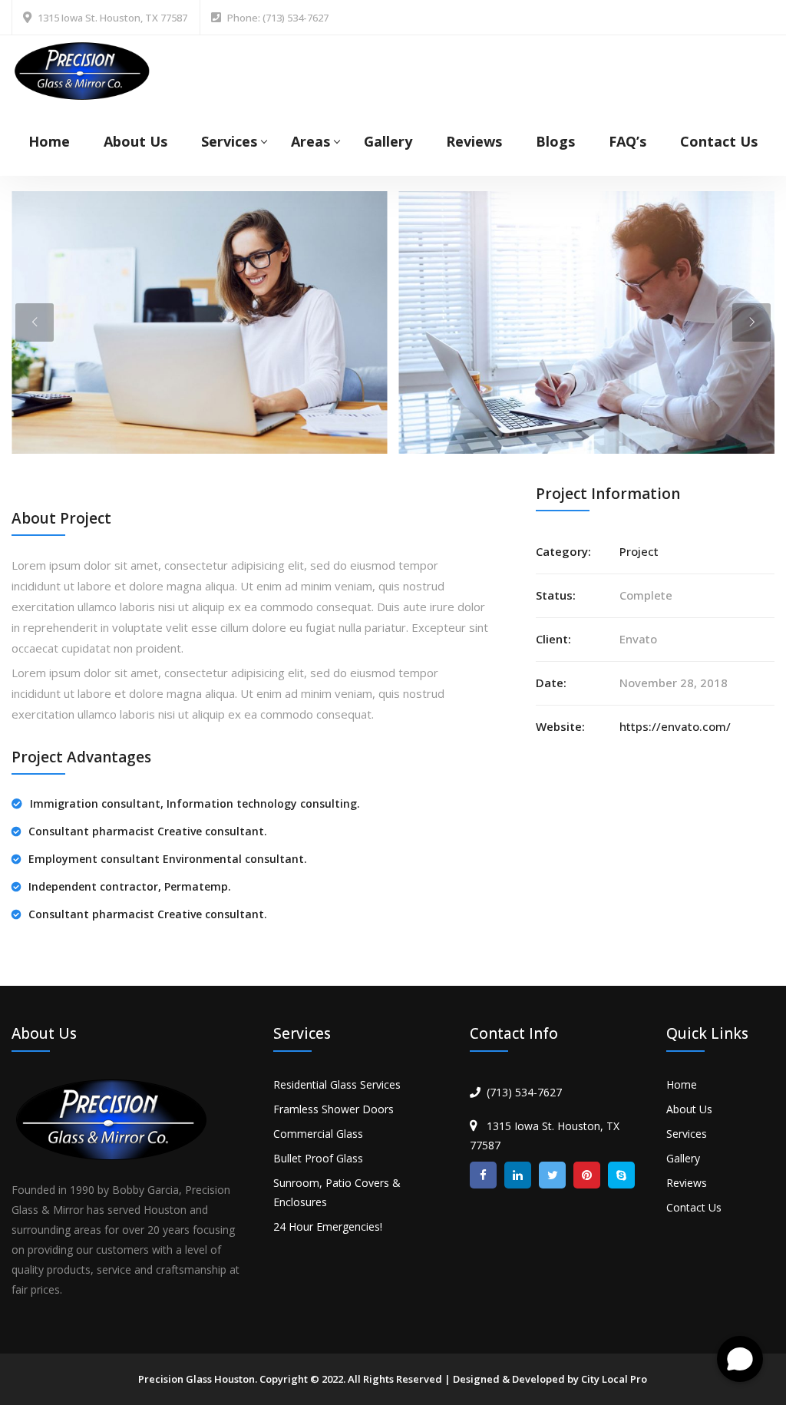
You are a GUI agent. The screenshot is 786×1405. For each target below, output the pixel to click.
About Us (135, 141)
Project (639, 551)
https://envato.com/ (675, 726)
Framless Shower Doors (333, 1109)
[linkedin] (517, 1175)
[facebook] (483, 1175)
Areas (310, 141)
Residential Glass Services (337, 1084)
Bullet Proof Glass (318, 1158)
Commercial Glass (318, 1133)
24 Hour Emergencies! (327, 1226)
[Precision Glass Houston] (83, 69)
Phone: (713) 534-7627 (278, 18)
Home (49, 141)
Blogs (555, 141)
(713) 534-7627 (524, 1092)
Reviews (474, 141)
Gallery (388, 141)
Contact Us (719, 141)
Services (229, 141)
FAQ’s (627, 141)
